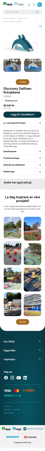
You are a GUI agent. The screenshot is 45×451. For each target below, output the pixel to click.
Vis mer (22, 322)
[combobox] (21, 12)
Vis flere (22, 82)
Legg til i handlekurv (22, 114)
